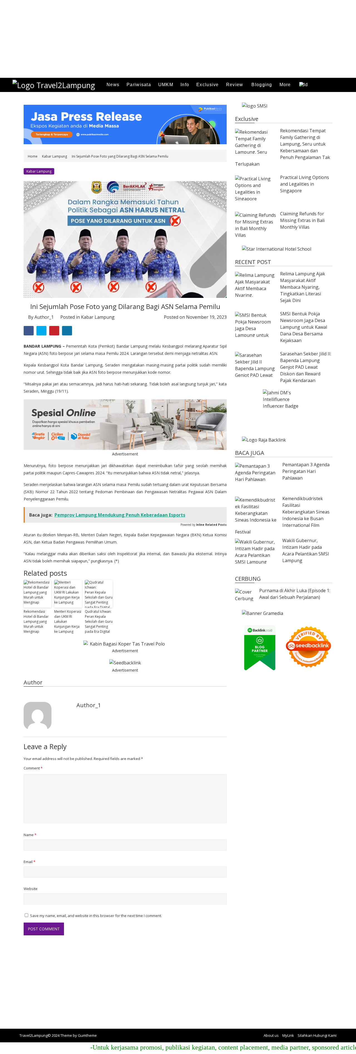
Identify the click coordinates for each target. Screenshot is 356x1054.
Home (33, 156)
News (113, 84)
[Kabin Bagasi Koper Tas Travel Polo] (125, 644)
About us (271, 1035)
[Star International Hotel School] (283, 249)
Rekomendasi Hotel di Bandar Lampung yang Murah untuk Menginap (36, 621)
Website (31, 888)
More (285, 84)
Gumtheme (87, 1035)
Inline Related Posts (211, 525)
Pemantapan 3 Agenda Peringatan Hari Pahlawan (306, 471)
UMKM (165, 84)
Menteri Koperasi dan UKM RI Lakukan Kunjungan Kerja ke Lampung (67, 621)
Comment (33, 768)
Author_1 (44, 317)
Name (30, 834)
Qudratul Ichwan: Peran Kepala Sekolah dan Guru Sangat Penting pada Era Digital (99, 621)
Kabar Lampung (54, 156)
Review (234, 84)
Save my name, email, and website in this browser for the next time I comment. (96, 915)
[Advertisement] (167, 39)
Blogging (261, 84)
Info (185, 84)
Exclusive (207, 84)
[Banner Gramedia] (283, 613)
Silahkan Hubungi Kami (317, 1035)
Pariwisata (139, 84)
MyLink (288, 1035)
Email (29, 861)
